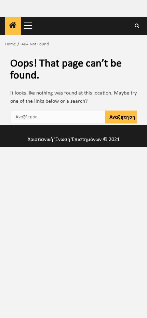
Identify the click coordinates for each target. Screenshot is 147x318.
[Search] (137, 26)
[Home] (13, 27)
